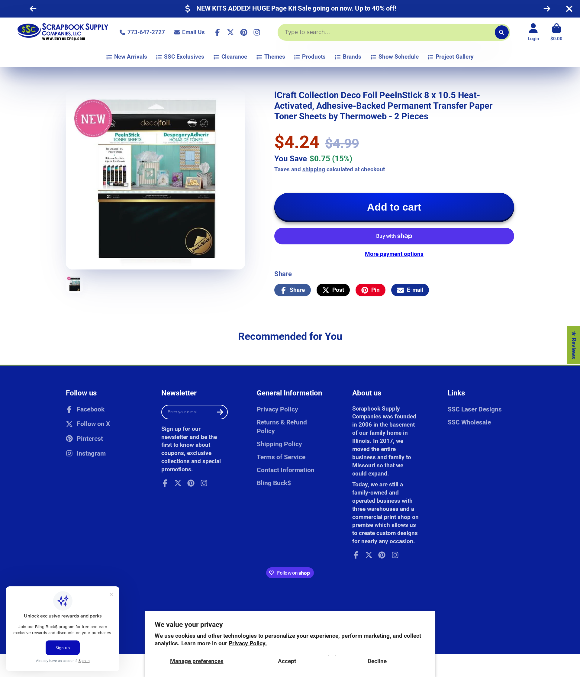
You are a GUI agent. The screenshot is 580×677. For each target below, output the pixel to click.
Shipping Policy (279, 444)
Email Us (193, 32)
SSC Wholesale (469, 422)
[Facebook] (217, 32)
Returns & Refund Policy (282, 426)
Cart (556, 32)
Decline (377, 661)
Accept (287, 661)
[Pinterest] (243, 32)
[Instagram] (256, 32)
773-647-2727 (146, 32)
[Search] (502, 32)
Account (533, 32)
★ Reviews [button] (573, 345)
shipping (313, 169)
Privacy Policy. (248, 643)
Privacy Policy (277, 409)
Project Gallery (455, 56)
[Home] (63, 32)
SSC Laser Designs (475, 409)
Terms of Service (281, 457)
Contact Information (285, 470)
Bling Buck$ (274, 483)
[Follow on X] (230, 32)
